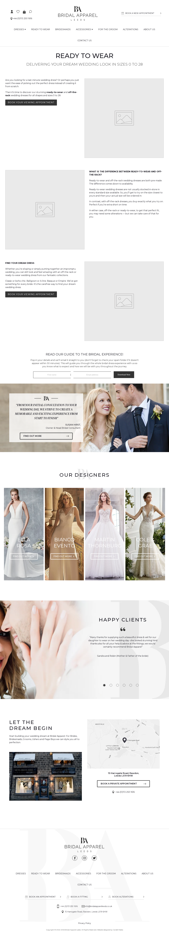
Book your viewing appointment (31, 102)
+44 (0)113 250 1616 (22, 18)
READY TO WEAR (40, 29)
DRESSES (19, 29)
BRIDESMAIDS (63, 29)
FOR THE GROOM (108, 29)
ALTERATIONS (130, 29)
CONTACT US (85, 40)
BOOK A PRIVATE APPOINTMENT (119, 783)
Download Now (124, 375)
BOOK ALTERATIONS (122, 896)
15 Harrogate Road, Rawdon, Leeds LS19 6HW (86, 912)
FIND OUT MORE (33, 436)
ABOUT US (149, 29)
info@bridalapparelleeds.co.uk (98, 906)
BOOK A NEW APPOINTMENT (139, 13)
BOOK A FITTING (79, 896)
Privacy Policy (84, 923)
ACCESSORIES (84, 29)
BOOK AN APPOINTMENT (42, 896)
